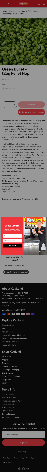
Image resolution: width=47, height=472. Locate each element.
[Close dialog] (44, 219)
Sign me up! (12, 245)
